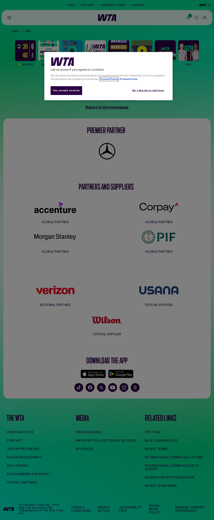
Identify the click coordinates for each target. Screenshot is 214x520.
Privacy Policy (128, 79)
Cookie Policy (109, 79)
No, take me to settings (148, 90)
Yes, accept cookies (66, 90)
